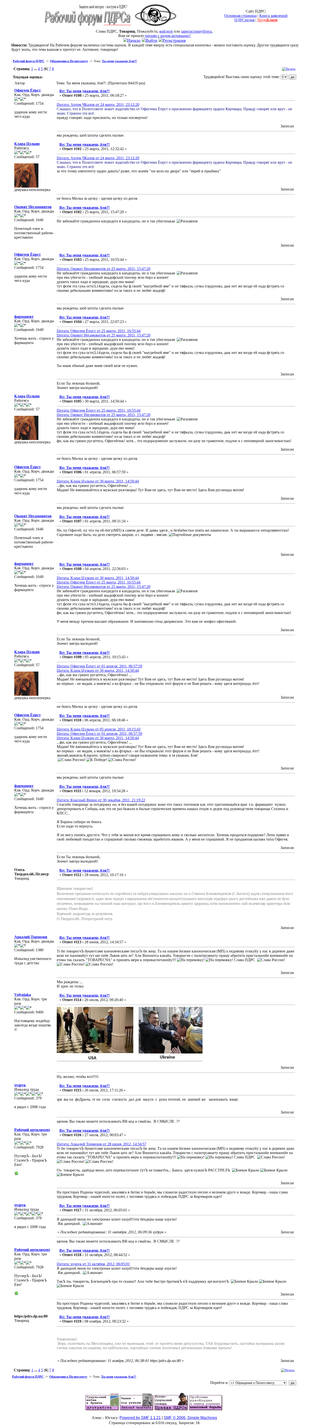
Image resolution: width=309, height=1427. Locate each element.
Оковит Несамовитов (33, 207)
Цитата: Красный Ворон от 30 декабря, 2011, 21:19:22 (101, 800)
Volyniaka (22, 995)
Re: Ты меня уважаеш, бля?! (84, 91)
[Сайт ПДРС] (156, 28)
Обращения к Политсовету (69, 61)
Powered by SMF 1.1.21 (140, 1418)
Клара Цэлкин (27, 144)
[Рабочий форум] (88, 28)
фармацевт (24, 317)
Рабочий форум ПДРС (28, 61)
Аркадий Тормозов (30, 937)
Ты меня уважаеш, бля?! (119, 61)
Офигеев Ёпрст (27, 90)
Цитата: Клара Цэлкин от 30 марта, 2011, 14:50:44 (98, 481)
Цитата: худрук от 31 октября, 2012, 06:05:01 (93, 1264)
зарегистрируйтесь (196, 31)
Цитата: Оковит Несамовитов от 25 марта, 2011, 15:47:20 (103, 269)
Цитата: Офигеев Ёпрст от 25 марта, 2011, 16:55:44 (98, 331)
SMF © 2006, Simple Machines (190, 1418)
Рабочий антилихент (32, 1130)
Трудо (267, 20)
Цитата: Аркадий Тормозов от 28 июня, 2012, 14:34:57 (101, 1144)
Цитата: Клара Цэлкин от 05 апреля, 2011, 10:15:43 (98, 729)
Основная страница (240, 16)
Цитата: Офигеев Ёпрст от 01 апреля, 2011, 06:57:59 (99, 666)
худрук (20, 1085)
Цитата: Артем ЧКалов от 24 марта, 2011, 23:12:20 (98, 104)
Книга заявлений (273, 16)
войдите (166, 31)
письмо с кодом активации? (168, 36)
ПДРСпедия (244, 20)
